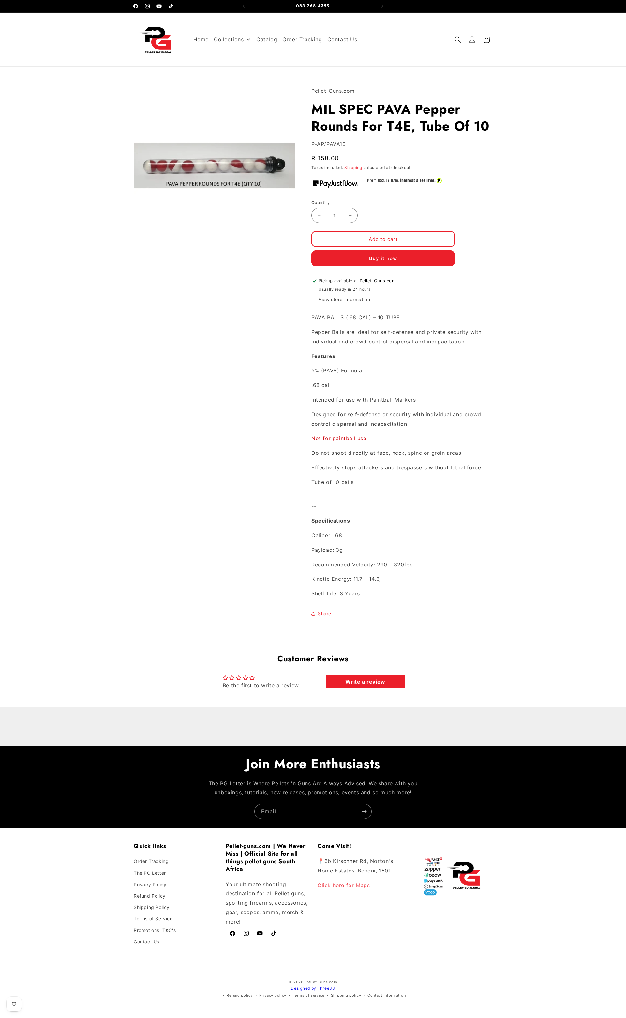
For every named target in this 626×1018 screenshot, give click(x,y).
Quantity (320, 202)
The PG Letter (150, 873)
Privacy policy (272, 995)
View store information (344, 299)
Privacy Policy (150, 884)
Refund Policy (150, 896)
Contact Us (146, 941)
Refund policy (240, 995)
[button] (458, 40)
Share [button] (324, 613)
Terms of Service (153, 918)
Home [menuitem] (201, 39)
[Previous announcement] (243, 6)
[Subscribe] (364, 811)
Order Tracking (151, 861)
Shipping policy (346, 995)
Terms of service (308, 995)
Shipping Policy (152, 907)
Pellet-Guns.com (321, 982)
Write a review (365, 681)
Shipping (353, 167)
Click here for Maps (344, 885)
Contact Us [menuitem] (342, 39)
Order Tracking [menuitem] (302, 39)
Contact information (386, 995)
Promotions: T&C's (155, 930)
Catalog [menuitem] (266, 39)
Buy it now (383, 258)
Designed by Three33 (313, 988)
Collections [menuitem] (229, 39)
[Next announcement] (382, 6)
